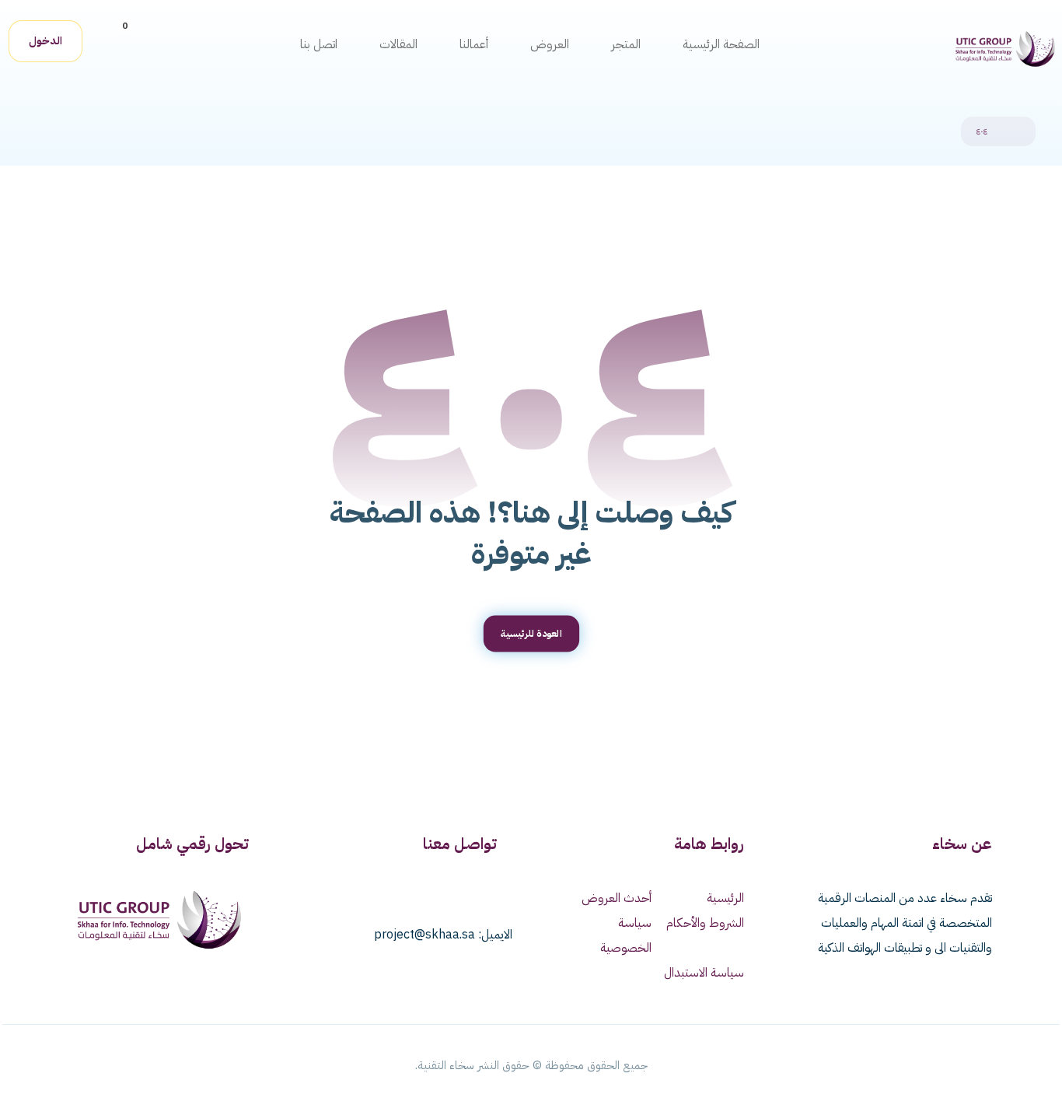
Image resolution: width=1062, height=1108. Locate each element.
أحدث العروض (617, 898)
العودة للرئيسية (531, 633)
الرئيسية (725, 898)
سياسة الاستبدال (704, 972)
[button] (112, 38)
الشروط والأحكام (705, 923)
